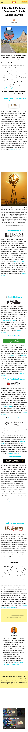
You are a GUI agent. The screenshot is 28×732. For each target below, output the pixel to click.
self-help (23, 355)
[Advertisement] (14, 512)
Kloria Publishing (14, 336)
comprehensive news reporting (8, 320)
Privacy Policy (17, 678)
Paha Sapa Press (15, 457)
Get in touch (24, 1)
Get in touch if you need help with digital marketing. (15, 616)
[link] (5, 718)
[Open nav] (2, 2)
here (4, 662)
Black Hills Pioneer (15, 297)
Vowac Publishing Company (14, 379)
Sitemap (24, 678)
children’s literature (19, 261)
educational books (7, 406)
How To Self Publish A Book (14, 718)
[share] (23, 718)
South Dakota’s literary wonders (19, 583)
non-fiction (12, 355)
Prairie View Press (15, 418)
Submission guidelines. (15, 149)
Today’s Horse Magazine (15, 523)
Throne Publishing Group (14, 230)
